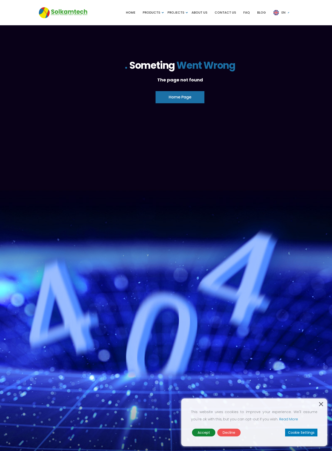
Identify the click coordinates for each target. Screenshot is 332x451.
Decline (229, 432)
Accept (204, 432)
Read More (288, 419)
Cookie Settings (301, 432)
